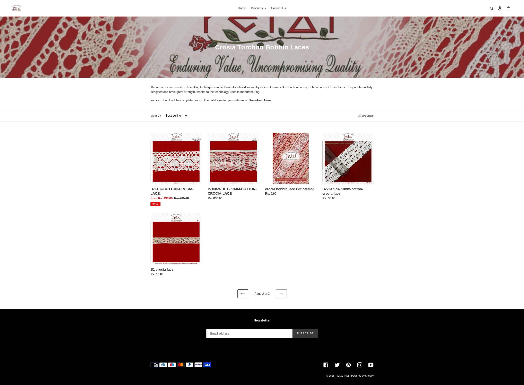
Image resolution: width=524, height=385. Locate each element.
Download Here (260, 100)
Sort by (155, 115)
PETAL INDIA (343, 375)
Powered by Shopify (362, 375)
